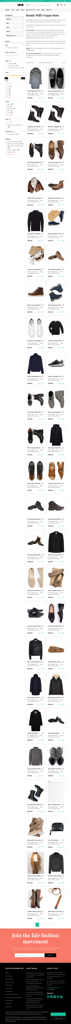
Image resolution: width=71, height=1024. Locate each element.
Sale (38, 10)
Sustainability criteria (11, 994)
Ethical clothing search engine (34, 1)
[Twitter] (51, 996)
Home (22, 10)
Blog (42, 10)
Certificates (8, 976)
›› (54, 925)
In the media (9, 988)
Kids (17, 10)
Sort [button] (63, 62)
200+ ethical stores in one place (13, 1)
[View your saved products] (61, 5)
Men (13, 10)
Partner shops (9, 979)
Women (7, 10)
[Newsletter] (61, 997)
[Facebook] (48, 996)
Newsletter (8, 1006)
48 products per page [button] (45, 62)
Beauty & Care (30, 10)
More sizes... (8, 97)
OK (58, 1014)
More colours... (9, 114)
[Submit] (28, 5)
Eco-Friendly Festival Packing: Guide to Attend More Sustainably (34, 981)
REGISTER (50, 955)
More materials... (10, 154)
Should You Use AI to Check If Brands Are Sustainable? (34, 994)
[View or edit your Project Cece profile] (64, 5)
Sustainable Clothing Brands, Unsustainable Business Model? (34, 1000)
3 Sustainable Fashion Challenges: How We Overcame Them (35, 988)
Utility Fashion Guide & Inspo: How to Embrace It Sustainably (35, 975)
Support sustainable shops (57, 1)
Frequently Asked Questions (13, 997)
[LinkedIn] (58, 996)
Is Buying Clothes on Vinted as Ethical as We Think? (35, 1007)
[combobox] (40, 5)
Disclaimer (8, 1003)
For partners (8, 991)
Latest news (8, 985)
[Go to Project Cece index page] (14, 5)
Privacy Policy (9, 1000)
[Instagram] (54, 996)
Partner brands (9, 982)
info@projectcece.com (53, 987)
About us (48, 10)
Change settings (58, 1018)
